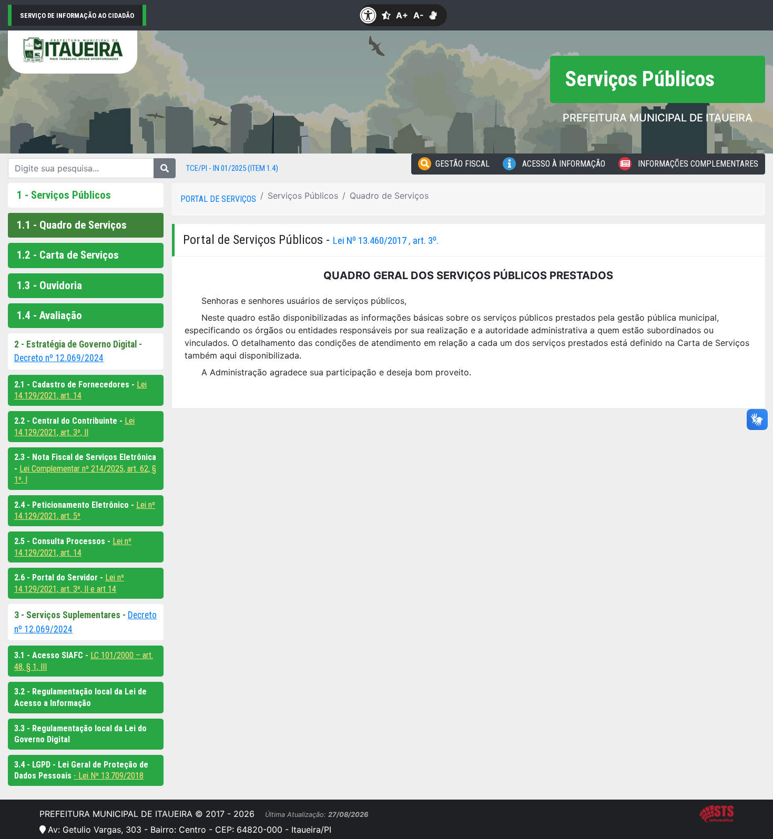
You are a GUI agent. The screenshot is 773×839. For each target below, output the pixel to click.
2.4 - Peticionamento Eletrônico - (75, 505)
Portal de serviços (218, 199)
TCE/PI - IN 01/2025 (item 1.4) (232, 168)
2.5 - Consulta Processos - (63, 541)
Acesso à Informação (562, 164)
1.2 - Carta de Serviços (67, 255)
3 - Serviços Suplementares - (71, 615)
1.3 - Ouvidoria (49, 285)
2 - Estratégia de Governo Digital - (78, 344)
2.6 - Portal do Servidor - (59, 577)
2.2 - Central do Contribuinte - (69, 421)
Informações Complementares (697, 164)
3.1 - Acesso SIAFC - (52, 655)
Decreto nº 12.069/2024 (59, 358)
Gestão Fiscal (462, 164)
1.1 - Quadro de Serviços (71, 225)
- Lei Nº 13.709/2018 (109, 776)
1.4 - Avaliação (49, 315)
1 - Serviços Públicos (63, 195)
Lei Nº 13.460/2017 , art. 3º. (386, 240)
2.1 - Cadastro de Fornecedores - (75, 385)
